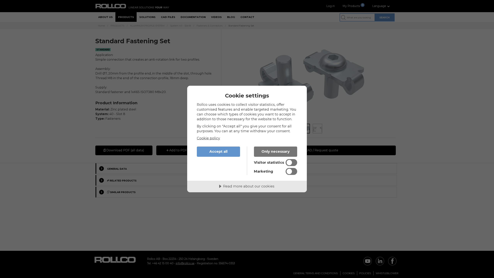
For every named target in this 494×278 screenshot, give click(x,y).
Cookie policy (208, 138)
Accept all (218, 151)
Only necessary (275, 151)
